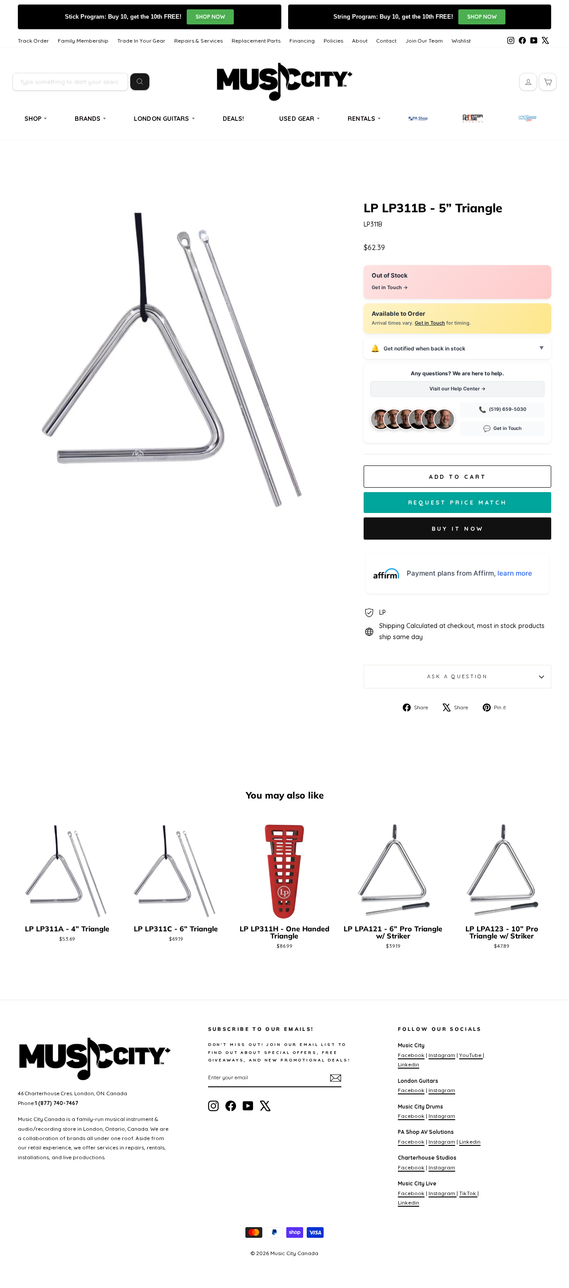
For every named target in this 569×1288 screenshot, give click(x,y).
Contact (387, 40)
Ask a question (457, 676)
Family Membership (83, 40)
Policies (333, 40)
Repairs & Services (198, 40)
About (360, 40)
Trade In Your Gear (141, 40)
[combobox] (70, 82)
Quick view (67, 910)
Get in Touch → (390, 287)
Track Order (33, 40)
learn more (514, 573)
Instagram (442, 1055)
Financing (302, 40)
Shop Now (210, 16)
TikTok (468, 1193)
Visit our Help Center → (457, 389)
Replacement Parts (256, 40)
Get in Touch (430, 323)
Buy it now (458, 528)
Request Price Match (457, 502)
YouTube (471, 1055)
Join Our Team (424, 40)
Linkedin (408, 1064)
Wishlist (461, 40)
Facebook (411, 1055)
